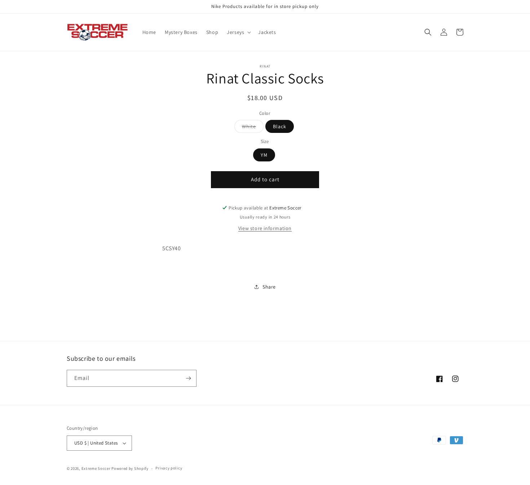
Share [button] (269, 286)
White (253, 128)
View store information (265, 228)
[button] (238, 32)
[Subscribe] (188, 378)
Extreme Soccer (96, 468)
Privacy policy (168, 468)
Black (279, 126)
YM (264, 155)
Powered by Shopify (130, 468)
